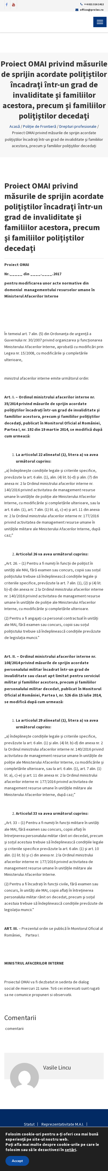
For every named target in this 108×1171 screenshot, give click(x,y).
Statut (29, 1124)
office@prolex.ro (92, 10)
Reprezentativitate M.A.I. (62, 1124)
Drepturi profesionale (77, 126)
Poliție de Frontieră (39, 126)
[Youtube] (13, 4)
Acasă (15, 126)
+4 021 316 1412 (94, 4)
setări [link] (70, 1149)
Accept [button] (17, 1161)
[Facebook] (6, 4)
